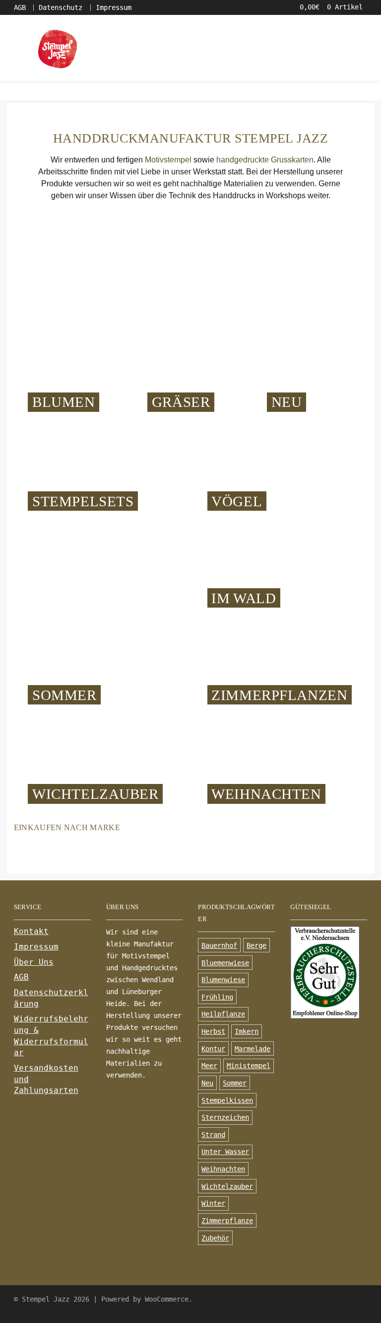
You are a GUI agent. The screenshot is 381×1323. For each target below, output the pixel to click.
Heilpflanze (223, 1014)
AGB (20, 7)
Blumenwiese (223, 980)
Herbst (213, 1031)
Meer (209, 1066)
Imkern (246, 1031)
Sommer (235, 1083)
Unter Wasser (225, 1152)
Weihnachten (223, 1169)
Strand (213, 1135)
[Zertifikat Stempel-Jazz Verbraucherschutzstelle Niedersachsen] (328, 972)
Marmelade (252, 1049)
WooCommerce (167, 1299)
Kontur (213, 1049)
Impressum (113, 7)
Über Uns (34, 962)
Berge (256, 945)
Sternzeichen (225, 1117)
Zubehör (215, 1238)
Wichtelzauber (227, 1186)
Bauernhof (219, 945)
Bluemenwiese (225, 963)
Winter (213, 1203)
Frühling (217, 997)
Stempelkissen (227, 1100)
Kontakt (31, 931)
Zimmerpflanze (227, 1221)
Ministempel (248, 1066)
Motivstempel (168, 160)
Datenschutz (60, 7)
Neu (207, 1083)
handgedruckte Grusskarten (265, 160)
